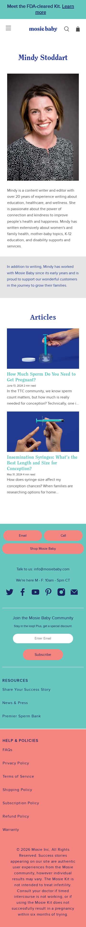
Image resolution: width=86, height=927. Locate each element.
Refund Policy (16, 816)
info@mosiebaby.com (52, 569)
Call (63, 536)
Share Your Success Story (26, 689)
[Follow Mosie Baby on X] (9, 593)
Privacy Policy (16, 763)
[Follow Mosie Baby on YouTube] (35, 593)
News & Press (15, 702)
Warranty (11, 829)
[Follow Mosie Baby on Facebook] (22, 593)
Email (23, 536)
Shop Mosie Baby (43, 549)
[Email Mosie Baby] (74, 593)
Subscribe (43, 654)
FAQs (7, 749)
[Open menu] (5, 29)
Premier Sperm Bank (21, 716)
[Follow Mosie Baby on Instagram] (61, 593)
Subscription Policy (21, 803)
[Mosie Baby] (43, 29)
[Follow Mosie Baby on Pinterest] (48, 593)
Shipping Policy (17, 789)
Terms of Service (18, 776)
